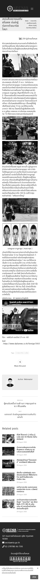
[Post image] (8, 438)
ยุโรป (26, 353)
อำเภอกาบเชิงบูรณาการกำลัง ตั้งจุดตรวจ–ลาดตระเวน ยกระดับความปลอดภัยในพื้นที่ (26, 449)
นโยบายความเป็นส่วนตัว (9, 573)
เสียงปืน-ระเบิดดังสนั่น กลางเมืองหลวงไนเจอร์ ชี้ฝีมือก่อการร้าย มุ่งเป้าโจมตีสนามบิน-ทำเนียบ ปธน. (27, 476)
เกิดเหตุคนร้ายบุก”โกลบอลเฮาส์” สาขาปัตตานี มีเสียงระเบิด (27, 461)
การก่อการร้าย (19, 353)
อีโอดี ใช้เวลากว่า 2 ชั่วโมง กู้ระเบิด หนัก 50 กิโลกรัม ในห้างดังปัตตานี (27, 437)
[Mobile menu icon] (32, 8)
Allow (34, 577)
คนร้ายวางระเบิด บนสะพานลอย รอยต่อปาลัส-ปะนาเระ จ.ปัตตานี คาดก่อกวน (27, 489)
